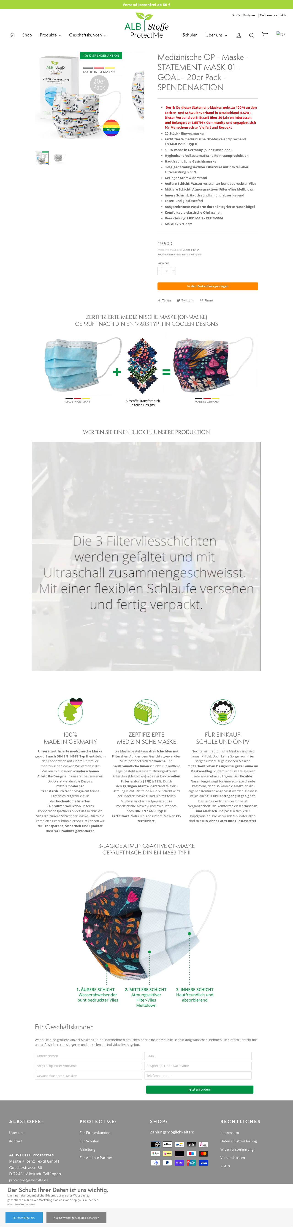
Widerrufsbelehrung (237, 1149)
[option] (78, 95)
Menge (163, 263)
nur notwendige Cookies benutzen (76, 1218)
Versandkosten (191, 249)
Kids (283, 15)
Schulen (190, 35)
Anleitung (87, 1149)
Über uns (215, 35)
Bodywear (250, 15)
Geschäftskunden (86, 35)
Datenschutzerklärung (238, 1141)
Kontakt (15, 1141)
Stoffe (236, 15)
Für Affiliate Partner (96, 1157)
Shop (27, 35)
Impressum (229, 1132)
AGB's (225, 1165)
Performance (268, 15)
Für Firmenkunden (95, 1132)
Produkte (49, 35)
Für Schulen (89, 1141)
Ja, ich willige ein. (24, 1218)
